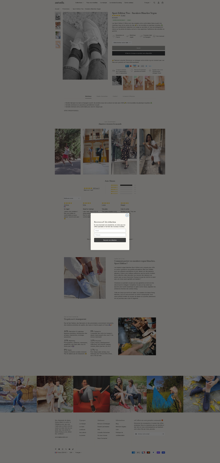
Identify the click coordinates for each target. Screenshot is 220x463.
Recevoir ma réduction (110, 240)
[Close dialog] (127, 215)
